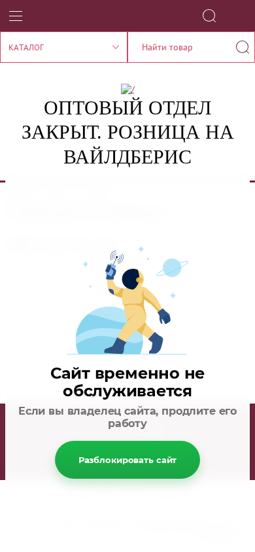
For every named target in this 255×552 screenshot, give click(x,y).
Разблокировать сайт (127, 460)
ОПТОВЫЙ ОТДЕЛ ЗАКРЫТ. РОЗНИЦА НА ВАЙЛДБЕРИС (128, 132)
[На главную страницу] (128, 89)
